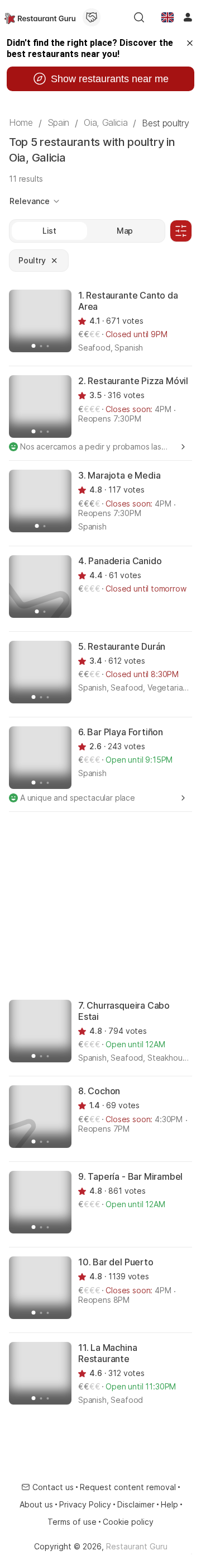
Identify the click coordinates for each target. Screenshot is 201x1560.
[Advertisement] (100, 904)
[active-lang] (167, 17)
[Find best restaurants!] (39, 17)
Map (125, 230)
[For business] (91, 17)
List (49, 230)
